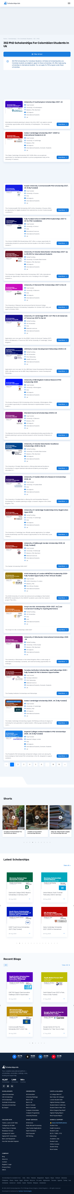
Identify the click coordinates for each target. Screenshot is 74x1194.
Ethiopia (26, 1180)
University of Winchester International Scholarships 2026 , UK (46, 638)
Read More (61, 124)
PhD (38, 38)
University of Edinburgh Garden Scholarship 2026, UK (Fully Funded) (44, 544)
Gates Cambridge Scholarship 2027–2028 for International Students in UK (42, 134)
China (28, 1178)
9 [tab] (47, 842)
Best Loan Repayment (8, 1138)
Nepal (52, 1178)
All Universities (30, 1094)
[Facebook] (3, 1086)
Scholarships (12, 38)
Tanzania (53, 1180)
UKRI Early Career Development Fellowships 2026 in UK (45, 349)
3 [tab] (30, 842)
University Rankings (32, 1097)
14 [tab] (54, 943)
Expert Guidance (31, 1130)
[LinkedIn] (12, 1086)
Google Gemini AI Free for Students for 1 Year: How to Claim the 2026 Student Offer (19, 1029)
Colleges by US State (8, 1125)
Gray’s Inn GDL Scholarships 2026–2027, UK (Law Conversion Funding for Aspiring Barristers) (43, 608)
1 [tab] (24, 842)
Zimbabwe (5, 1183)
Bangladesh (40, 1178)
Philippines (5, 1180)
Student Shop (54, 1146)
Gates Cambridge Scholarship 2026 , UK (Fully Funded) (45, 701)
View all (67, 865)
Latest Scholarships (8, 1094)
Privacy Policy (6, 1167)
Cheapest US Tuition (8, 1133)
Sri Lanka (39, 1180)
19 (59, 764)
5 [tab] (36, 842)
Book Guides (54, 1149)
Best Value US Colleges (57, 1097)
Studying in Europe (7, 1130)
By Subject (5, 1107)
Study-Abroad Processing (33, 1125)
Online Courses (54, 1144)
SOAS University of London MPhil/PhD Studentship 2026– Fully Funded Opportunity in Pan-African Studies (46, 574)
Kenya (16, 1180)
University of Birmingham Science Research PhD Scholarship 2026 (42, 381)
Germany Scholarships (9, 1105)
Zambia (19, 1183)
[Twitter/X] (8, 1086)
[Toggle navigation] (68, 3)
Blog (3, 1156)
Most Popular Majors (56, 1115)
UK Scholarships (7, 1099)
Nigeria (47, 1178)
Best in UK (29, 1102)
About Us (5, 1159)
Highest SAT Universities (9, 1136)
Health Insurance (55, 1128)
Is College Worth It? (56, 1094)
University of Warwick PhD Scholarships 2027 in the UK (45, 285)
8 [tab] (44, 842)
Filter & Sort (38, 54)
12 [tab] (49, 943)
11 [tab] (46, 943)
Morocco (32, 1180)
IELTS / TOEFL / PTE (56, 1133)
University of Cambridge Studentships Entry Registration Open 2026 (46, 511)
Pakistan (33, 1178)
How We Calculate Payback (10, 1141)
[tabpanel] (13, 821)
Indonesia (64, 1178)
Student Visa (54, 1125)
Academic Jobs (54, 1138)
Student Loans (54, 1130)
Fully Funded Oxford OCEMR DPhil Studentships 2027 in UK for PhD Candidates (45, 220)
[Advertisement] (37, 20)
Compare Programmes (33, 1113)
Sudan (24, 1183)
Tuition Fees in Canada (9, 1128)
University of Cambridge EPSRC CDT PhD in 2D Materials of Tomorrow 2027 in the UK (45, 317)
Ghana (11, 1180)
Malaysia (35, 1183)
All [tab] (6, 965)
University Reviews (31, 1115)
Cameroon (12, 1183)
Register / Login (6, 1164)
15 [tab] (57, 943)
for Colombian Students (25, 38)
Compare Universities (32, 1110)
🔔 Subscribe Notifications (58, 1123)
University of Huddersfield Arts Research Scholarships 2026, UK (45, 478)
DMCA (4, 1169)
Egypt (21, 1180)
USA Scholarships (7, 1097)
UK (34, 38)
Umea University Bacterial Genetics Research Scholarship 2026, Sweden (53, 929)
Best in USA (29, 1099)
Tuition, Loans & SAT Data (10, 1123)
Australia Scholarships (8, 1102)
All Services (29, 1123)
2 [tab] (27, 842)
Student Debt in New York (57, 1107)
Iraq (70, 1180)
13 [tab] (51, 943)
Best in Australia (31, 1107)
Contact (4, 1162)
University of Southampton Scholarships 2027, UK (43, 102)
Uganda (60, 1180)
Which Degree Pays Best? (57, 1110)
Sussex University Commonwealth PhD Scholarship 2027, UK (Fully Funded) (46, 187)
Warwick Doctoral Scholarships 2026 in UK (40, 413)
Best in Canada (30, 1105)
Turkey (65, 1180)
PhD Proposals (30, 1133)
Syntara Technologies (25, 1191)
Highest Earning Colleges (57, 1102)
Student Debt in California (57, 1105)
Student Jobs (54, 1141)
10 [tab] (50, 842)
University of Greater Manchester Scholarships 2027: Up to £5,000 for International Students (46, 253)
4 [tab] (33, 842)
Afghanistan (46, 1180)
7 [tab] (41, 842)
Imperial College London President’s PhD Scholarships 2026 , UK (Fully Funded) (45, 733)
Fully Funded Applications (33, 1128)
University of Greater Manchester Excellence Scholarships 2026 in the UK (41, 445)
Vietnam (57, 1178)
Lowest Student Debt (56, 1099)
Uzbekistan (42, 1183)
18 (53, 764)
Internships (53, 1136)
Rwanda (29, 1183)
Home (5, 38)
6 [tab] (38, 842)
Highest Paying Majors (56, 1113)
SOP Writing (29, 1136)
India (24, 1178)
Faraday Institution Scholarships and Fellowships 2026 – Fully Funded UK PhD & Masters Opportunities (46, 671)
